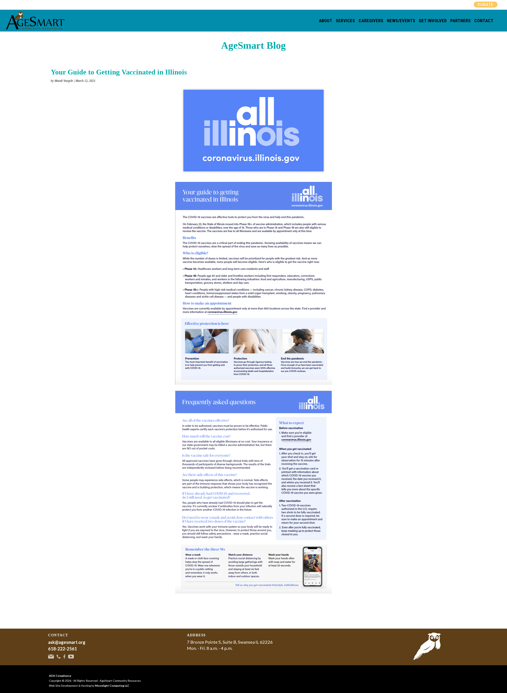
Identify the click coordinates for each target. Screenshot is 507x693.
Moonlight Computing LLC (112, 685)
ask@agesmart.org (66, 642)
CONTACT (58, 635)
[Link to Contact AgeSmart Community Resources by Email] (51, 656)
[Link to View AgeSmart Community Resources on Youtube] (71, 656)
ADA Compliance (60, 675)
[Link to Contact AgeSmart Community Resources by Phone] (59, 656)
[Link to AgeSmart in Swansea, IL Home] (35, 21)
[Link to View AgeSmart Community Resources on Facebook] (64, 656)
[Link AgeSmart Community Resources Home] (427, 646)
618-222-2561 (62, 648)
